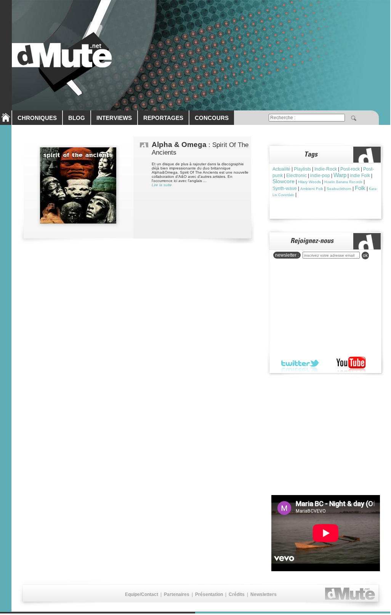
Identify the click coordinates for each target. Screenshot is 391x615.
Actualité (281, 169)
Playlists (302, 169)
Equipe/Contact (141, 594)
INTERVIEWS (114, 118)
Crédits (237, 594)
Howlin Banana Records (343, 182)
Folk (360, 188)
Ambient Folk (311, 189)
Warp (339, 175)
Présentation (209, 594)
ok (365, 255)
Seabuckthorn (339, 189)
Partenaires (176, 594)
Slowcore (283, 181)
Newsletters (263, 594)
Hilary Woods (309, 182)
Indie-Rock (325, 169)
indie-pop (320, 175)
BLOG (76, 118)
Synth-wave (284, 188)
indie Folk (360, 175)
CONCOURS (212, 118)
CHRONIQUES (37, 118)
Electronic (296, 175)
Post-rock (350, 169)
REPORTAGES (163, 118)
